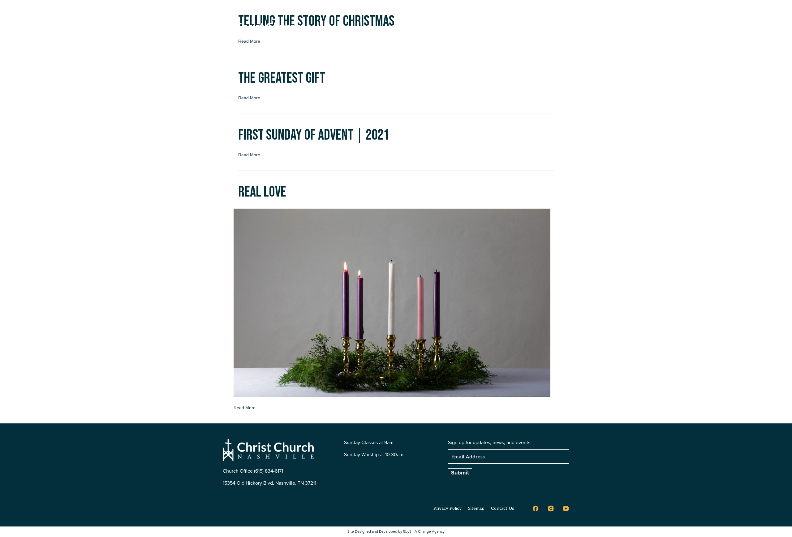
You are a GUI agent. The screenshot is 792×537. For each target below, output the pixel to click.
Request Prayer (514, 11)
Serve (450, 29)
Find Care (479, 29)
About (365, 29)
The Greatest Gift (281, 78)
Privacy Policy (447, 508)
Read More (249, 97)
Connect (423, 29)
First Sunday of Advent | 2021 (313, 135)
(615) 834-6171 (268, 470)
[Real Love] (392, 302)
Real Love (262, 192)
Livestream (476, 11)
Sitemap (476, 508)
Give (559, 29)
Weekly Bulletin (438, 11)
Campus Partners (522, 29)
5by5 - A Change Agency (424, 531)
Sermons (393, 29)
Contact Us (552, 11)
